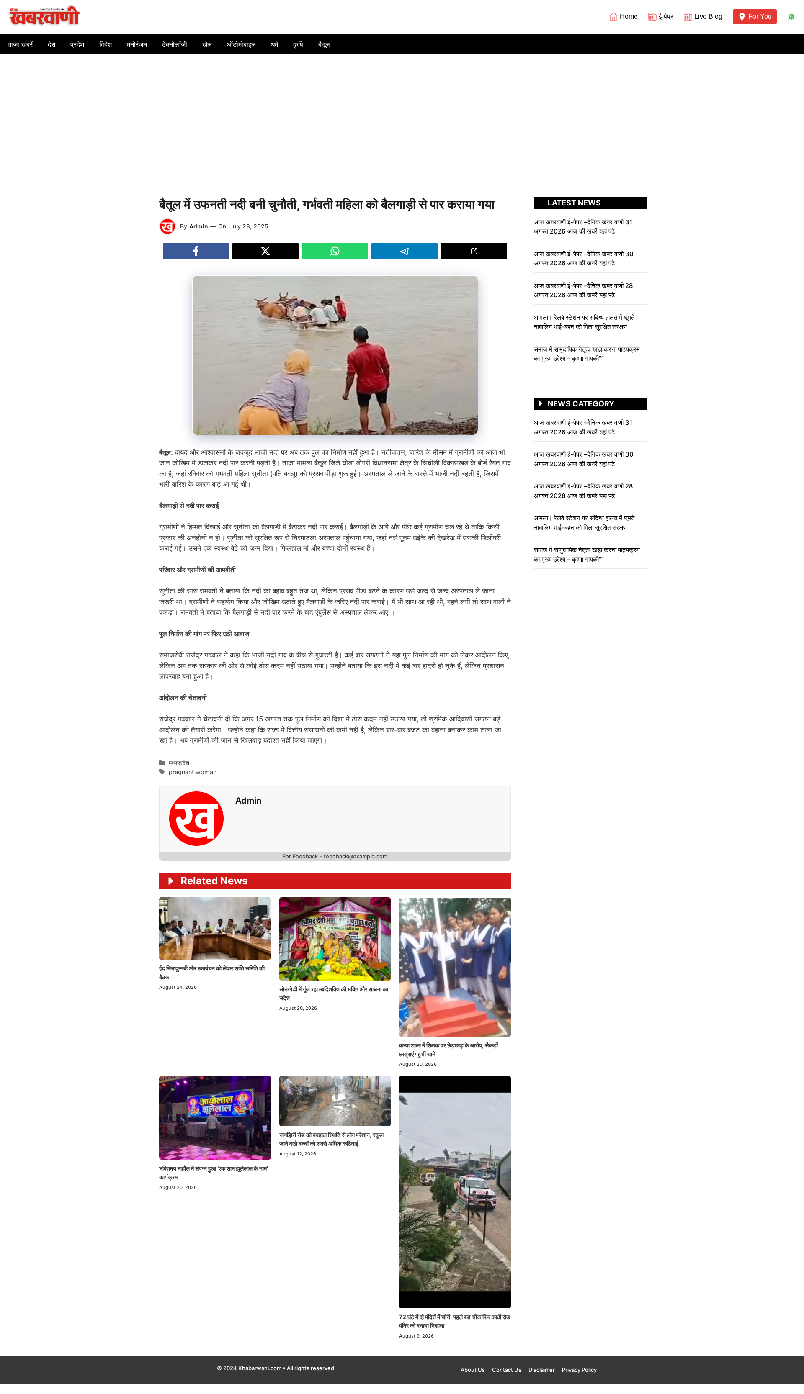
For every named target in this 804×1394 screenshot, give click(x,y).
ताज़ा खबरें (20, 44)
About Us (473, 1369)
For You (760, 16)
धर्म (274, 44)
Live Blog (708, 16)
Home (629, 16)
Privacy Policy (579, 1369)
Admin (198, 226)
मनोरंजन (137, 44)
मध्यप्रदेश (179, 762)
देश (51, 44)
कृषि (298, 44)
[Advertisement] (402, 117)
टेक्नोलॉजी (174, 44)
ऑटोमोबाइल (241, 44)
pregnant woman (192, 771)
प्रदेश (77, 44)
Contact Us (506, 1369)
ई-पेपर (666, 16)
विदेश (105, 44)
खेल (207, 44)
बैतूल (324, 44)
